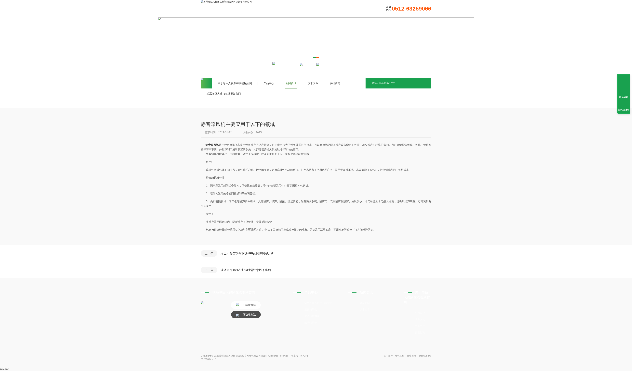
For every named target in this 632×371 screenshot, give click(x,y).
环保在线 (399, 355)
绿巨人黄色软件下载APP (318, 302)
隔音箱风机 (310, 309)
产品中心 (268, 83)
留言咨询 (420, 332)
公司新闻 (365, 302)
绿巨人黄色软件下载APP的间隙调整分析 (247, 253)
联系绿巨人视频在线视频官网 (224, 93)
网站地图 (4, 369)
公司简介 (420, 312)
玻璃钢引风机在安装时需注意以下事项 (246, 270)
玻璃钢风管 (310, 322)
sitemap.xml (425, 355)
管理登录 (411, 355)
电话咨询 (623, 97)
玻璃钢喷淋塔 (311, 316)
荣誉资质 (420, 325)
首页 (206, 83)
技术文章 (313, 83)
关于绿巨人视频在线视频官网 (235, 83)
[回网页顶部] (624, 85)
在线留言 (335, 83)
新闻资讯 (291, 83)
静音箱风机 (212, 144)
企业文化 (420, 319)
